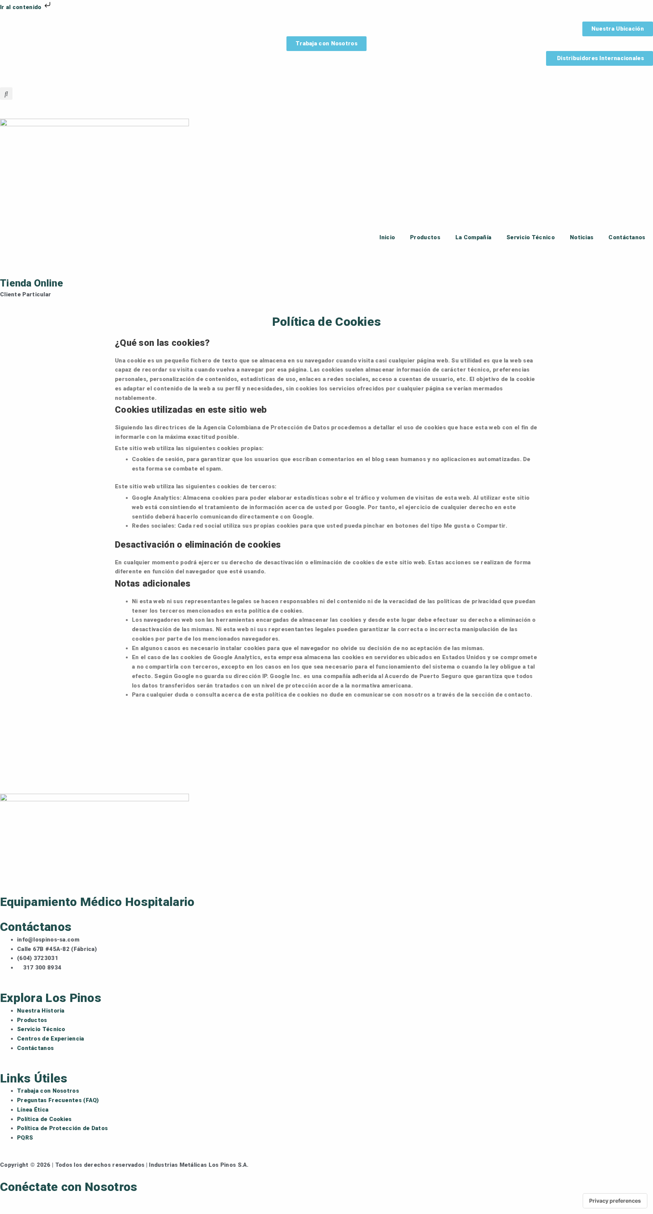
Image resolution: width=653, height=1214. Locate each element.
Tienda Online (31, 283)
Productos (425, 237)
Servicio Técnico (530, 237)
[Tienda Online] (9, 264)
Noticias (581, 237)
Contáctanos (626, 237)
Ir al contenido (21, 7)
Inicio (387, 237)
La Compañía (473, 237)
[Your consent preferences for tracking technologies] (615, 1201)
